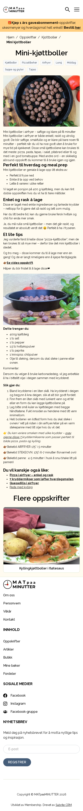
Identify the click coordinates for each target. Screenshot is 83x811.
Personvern (12, 603)
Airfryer (46, 62)
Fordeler (9, 674)
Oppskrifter (28, 37)
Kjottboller (49, 37)
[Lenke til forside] (13, 9)
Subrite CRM (64, 805)
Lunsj (59, 62)
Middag (71, 62)
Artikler (8, 649)
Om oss (9, 595)
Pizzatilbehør (29, 62)
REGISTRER (17, 762)
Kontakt (9, 619)
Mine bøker (11, 665)
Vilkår (7, 611)
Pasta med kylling (21, 487)
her (78, 28)
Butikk (7, 657)
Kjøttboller (11, 62)
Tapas (32, 69)
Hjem (10, 37)
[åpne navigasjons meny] (77, 9)
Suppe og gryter (14, 69)
